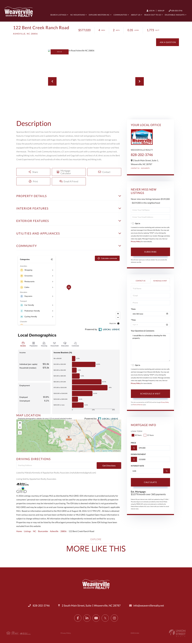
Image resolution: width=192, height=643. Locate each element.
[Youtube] (96, 618)
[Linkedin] (87, 618)
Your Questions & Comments (142, 331)
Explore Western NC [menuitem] (99, 15)
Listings (27, 531)
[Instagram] (114, 618)
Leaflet (97, 451)
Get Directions (109, 465)
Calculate (150, 482)
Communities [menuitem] (120, 15)
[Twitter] (105, 618)
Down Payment (138, 454)
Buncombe (43, 531)
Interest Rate (137, 466)
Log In (152, 11)
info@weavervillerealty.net (148, 605)
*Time (133, 320)
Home (19, 531)
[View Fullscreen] (20, 433)
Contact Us (135, 168)
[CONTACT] (167, 42)
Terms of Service (138, 405)
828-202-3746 (176, 11)
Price (133, 443)
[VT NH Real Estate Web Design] (177, 633)
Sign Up (161, 11)
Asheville (54, 531)
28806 (63, 531)
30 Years (138, 435)
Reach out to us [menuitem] (152, 15)
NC (34, 531)
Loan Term (136, 431)
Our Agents (145, 168)
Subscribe (150, 251)
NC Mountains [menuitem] (77, 15)
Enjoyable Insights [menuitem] (175, 15)
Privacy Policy (136, 241)
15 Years (150, 435)
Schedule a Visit (160, 281)
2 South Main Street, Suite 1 (91, 605)
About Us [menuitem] (135, 15)
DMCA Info (135, 633)
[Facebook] (77, 618)
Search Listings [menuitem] (58, 15)
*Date (133, 309)
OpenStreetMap (107, 451)
